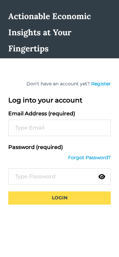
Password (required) (35, 147)
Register (101, 84)
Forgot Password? (89, 157)
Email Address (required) (41, 113)
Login (59, 198)
